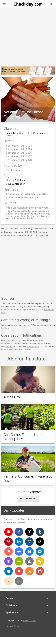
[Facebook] (19, 532)
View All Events (28, 498)
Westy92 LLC (29, 620)
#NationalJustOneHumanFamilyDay (27, 194)
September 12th (28, 133)
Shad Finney (13, 170)
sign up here (33, 346)
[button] (4, 4)
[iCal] (40, 571)
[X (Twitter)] (29, 532)
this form (5, 328)
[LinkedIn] (19, 541)
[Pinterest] (8, 541)
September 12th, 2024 (19, 145)
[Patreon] (8, 551)
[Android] (19, 561)
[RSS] (29, 571)
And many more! (28, 492)
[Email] (8, 581)
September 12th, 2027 (19, 156)
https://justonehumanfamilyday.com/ (28, 207)
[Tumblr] (40, 532)
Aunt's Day (12, 397)
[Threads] (40, 541)
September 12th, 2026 (19, 152)
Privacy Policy (12, 626)
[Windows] (8, 571)
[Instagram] (29, 541)
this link (9, 346)
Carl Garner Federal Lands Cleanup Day (23, 437)
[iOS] (29, 561)
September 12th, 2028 (19, 160)
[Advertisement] (28, 36)
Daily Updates (14, 510)
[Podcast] (8, 561)
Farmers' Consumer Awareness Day (28, 478)
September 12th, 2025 (19, 149)
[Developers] (19, 581)
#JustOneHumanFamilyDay (22, 197)
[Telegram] (40, 551)
